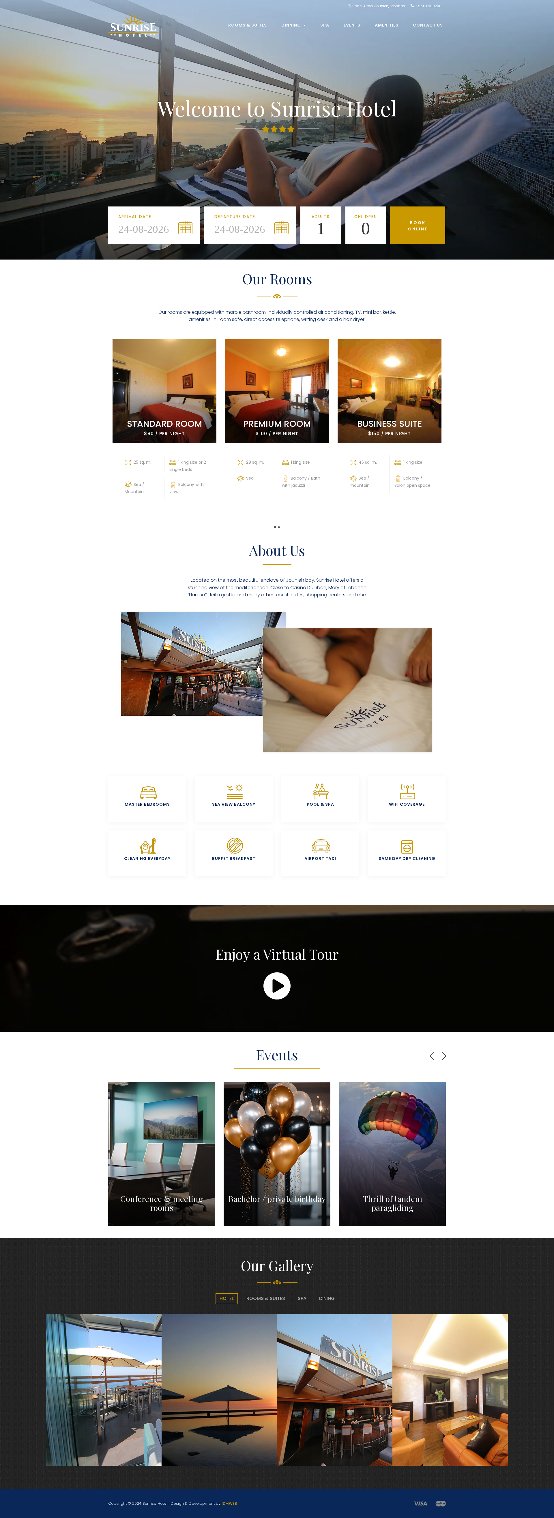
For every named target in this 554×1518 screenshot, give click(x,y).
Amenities (386, 25)
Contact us (428, 25)
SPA (302, 1298)
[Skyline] (131, 19)
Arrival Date (134, 216)
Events (352, 25)
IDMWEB (229, 1503)
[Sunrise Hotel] (53, 1393)
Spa (324, 25)
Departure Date (234, 216)
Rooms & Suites (247, 25)
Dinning (291, 25)
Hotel (227, 1298)
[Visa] (420, 1503)
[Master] (440, 1503)
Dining (327, 1298)
